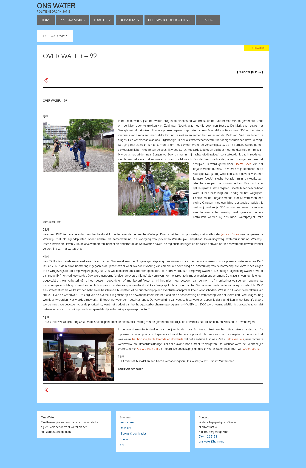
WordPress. (174, 464)
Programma (127, 422)
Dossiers (125, 428)
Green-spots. (251, 348)
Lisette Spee (243, 164)
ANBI (123, 445)
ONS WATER (56, 5)
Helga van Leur (234, 339)
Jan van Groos (230, 234)
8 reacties (258, 48)
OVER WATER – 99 (70, 56)
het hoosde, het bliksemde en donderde (157, 339)
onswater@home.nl (211, 441)
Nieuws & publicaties (133, 433)
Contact (125, 439)
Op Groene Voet (147, 348)
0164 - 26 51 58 (208, 436)
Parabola (159, 464)
